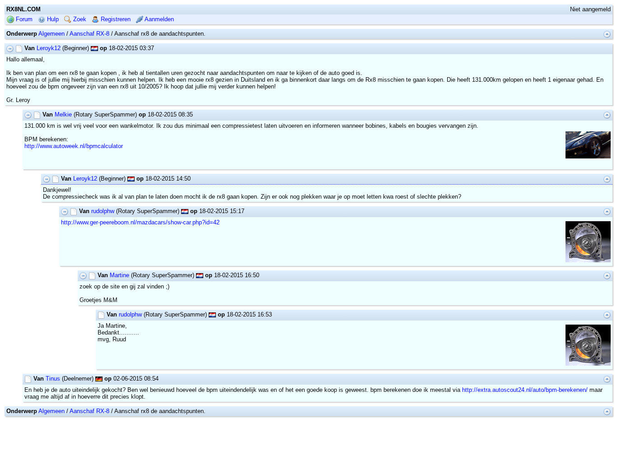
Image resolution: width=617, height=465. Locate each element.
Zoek (78, 19)
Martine (119, 275)
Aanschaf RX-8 (89, 33)
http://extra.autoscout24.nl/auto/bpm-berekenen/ (525, 389)
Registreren (115, 19)
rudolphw (102, 211)
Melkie (63, 114)
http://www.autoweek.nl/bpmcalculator (73, 146)
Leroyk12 (49, 48)
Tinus (53, 378)
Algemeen (51, 33)
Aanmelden (158, 19)
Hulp (52, 19)
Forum (23, 19)
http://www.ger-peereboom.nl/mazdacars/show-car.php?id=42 (140, 222)
